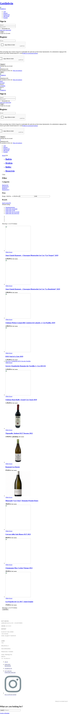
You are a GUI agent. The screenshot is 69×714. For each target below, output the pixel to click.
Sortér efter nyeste (10, 210)
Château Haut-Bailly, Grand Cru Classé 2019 (21, 400)
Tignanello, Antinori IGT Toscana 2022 (19, 433)
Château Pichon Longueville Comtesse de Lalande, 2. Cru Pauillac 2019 (30, 323)
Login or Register (4, 713)
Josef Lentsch (5, 203)
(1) (8, 189)
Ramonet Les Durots (12, 467)
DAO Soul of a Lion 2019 (14, 356)
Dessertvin (10, 171)
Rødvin (8, 159)
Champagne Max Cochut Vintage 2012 (19, 568)
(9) (10, 203)
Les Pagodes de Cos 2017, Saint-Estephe (19, 602)
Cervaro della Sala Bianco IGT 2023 (18, 534)
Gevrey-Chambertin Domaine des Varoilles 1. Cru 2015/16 (25, 366)
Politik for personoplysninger (30, 53)
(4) (6, 188)
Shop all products (17, 70)
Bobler (8, 167)
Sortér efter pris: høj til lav (12, 213)
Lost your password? (5, 30)
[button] (34, 67)
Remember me (6, 28)
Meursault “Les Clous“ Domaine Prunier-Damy (21, 501)
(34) (7, 185)
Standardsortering (10, 207)
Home (3, 155)
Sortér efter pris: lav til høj (12, 212)
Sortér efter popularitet (11, 209)
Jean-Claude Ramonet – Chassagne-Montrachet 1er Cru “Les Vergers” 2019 (31, 255)
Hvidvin (8, 163)
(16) (7, 186)
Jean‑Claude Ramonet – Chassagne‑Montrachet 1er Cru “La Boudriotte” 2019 (32, 289)
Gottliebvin (6, 3)
